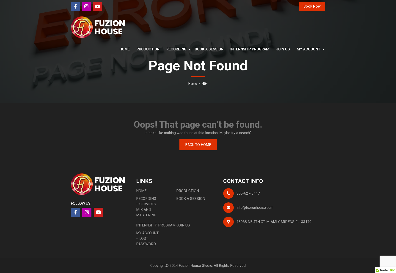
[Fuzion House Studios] (98, 27)
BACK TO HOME (198, 145)
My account (308, 49)
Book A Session (209, 49)
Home (124, 49)
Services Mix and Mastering (146, 209)
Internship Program (249, 49)
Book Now (312, 6)
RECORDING (176, 49)
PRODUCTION (148, 49)
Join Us (283, 49)
